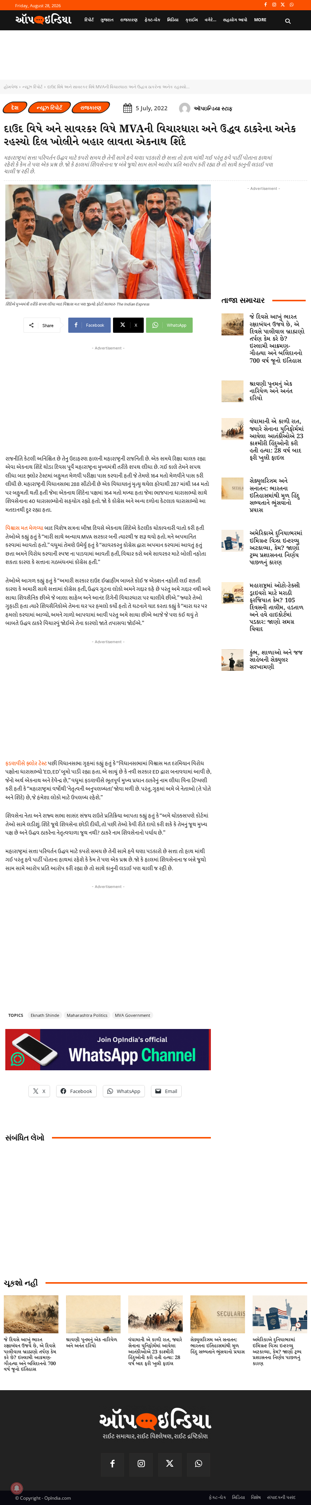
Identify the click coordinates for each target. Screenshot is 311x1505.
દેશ (15, 107)
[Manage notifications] (17, 1488)
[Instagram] (274, 5)
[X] (282, 5)
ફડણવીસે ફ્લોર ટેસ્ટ (26, 763)
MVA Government (132, 1015)
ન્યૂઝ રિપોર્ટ (32, 86)
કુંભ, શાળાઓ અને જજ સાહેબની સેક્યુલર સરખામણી (276, 660)
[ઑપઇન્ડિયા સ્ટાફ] (186, 108)
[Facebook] (265, 5)
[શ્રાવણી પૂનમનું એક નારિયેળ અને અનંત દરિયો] (232, 391)
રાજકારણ (90, 107)
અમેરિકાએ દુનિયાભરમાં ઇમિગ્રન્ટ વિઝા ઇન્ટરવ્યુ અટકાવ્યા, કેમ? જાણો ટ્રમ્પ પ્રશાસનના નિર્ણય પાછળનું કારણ (276, 548)
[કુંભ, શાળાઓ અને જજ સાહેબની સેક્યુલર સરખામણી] (232, 660)
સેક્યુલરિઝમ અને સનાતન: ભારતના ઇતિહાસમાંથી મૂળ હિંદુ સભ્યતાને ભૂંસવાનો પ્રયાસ (274, 496)
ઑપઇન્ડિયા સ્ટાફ (213, 108)
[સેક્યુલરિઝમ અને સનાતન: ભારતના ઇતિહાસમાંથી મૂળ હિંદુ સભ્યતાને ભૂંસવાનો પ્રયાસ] (232, 489)
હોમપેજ (10, 86)
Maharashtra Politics (87, 1015)
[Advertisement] (108, 699)
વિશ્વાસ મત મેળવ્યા (24, 528)
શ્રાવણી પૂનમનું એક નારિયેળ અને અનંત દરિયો (271, 391)
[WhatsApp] (291, 5)
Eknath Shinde (45, 1015)
